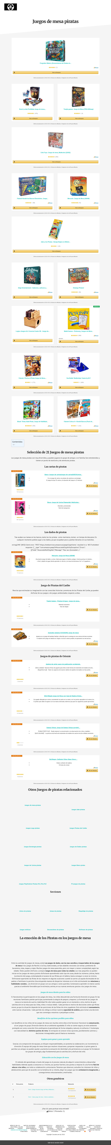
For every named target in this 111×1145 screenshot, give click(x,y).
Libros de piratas (25, 911)
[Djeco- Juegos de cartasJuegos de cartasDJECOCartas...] (20, 480)
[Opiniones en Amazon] (52, 67)
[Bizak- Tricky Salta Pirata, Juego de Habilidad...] (32, 409)
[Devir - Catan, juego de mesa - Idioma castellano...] (21, 1097)
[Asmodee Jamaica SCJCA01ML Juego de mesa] (20, 636)
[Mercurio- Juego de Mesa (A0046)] (78, 186)
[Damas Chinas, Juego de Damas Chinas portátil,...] (20, 733)
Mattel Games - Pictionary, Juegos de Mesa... (78, 331)
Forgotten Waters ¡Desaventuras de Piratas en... (55, 63)
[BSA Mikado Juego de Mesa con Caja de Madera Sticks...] (20, 702)
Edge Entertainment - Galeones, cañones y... (32, 288)
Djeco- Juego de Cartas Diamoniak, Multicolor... (63, 502)
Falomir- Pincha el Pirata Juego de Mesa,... (32, 378)
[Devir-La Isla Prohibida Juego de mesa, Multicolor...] (32, 97)
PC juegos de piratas (78, 884)
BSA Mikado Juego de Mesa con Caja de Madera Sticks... (63, 696)
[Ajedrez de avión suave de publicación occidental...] (20, 670)
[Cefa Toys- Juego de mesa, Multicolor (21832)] (55, 140)
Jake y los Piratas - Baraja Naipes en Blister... (55, 242)
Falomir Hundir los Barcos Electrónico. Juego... (32, 198)
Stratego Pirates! (78, 288)
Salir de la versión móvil (55, 1143)
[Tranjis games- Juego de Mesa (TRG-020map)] (78, 97)
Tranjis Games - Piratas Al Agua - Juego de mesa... (63, 601)
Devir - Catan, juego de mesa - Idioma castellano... (41, 1097)
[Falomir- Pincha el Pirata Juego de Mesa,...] (32, 366)
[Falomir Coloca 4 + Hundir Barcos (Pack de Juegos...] (78, 409)
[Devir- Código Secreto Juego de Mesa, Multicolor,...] (21, 1089)
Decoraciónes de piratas (55, 930)
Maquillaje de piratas (86, 911)
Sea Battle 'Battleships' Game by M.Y (79, 378)
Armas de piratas (55, 911)
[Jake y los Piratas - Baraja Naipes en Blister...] (55, 229)
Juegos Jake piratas (78, 809)
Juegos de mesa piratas (33, 805)
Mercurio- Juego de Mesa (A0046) (78, 198)
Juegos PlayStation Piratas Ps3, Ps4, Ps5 (32, 884)
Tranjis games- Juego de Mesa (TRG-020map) (78, 109)
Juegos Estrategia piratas (32, 847)
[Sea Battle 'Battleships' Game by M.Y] (78, 366)
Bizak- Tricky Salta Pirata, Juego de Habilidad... (32, 421)
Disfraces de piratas (86, 930)
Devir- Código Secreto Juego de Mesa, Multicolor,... (41, 1089)
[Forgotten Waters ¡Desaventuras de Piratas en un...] (55, 51)
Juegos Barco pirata (78, 865)
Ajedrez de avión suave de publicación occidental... (63, 664)
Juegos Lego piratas (33, 828)
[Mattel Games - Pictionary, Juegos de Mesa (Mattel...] (78, 319)
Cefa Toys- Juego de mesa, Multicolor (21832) (55, 152)
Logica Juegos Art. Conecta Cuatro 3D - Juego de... (32, 331)
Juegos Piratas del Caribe (78, 828)
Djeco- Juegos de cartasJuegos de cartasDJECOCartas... (63, 475)
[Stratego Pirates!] (78, 275)
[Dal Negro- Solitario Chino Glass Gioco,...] (20, 765)
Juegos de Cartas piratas (32, 865)
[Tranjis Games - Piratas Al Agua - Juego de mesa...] (20, 607)
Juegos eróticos (25, 930)
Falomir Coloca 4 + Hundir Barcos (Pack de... (78, 421)
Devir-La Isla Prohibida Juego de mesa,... (32, 109)
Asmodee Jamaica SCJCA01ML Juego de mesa (63, 633)
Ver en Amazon (56, 72)
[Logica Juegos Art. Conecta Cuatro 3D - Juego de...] (32, 319)
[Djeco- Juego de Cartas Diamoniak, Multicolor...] (20, 508)
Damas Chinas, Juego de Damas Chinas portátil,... (63, 728)
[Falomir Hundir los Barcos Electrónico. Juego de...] (32, 186)
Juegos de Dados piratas (78, 847)
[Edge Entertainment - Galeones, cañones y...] (32, 275)
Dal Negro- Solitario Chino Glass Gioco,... (63, 759)
